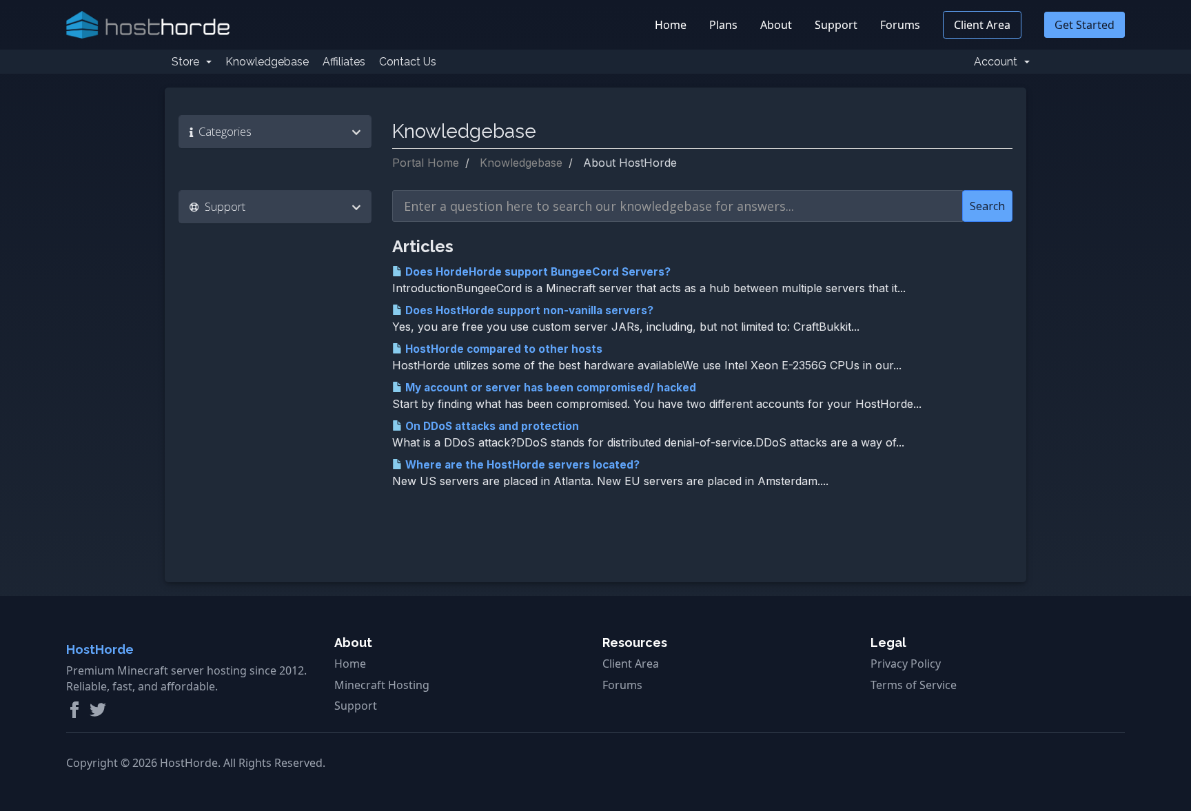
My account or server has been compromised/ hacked (549, 387)
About (776, 24)
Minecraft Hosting (381, 684)
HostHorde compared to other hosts (502, 349)
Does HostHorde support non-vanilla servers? (528, 310)
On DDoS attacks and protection (491, 426)
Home (670, 24)
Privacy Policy (906, 663)
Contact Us (407, 61)
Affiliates (344, 61)
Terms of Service (914, 684)
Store (188, 61)
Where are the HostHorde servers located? (521, 464)
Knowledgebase (267, 61)
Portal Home (425, 163)
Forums (900, 24)
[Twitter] (98, 709)
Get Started (1084, 24)
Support (836, 24)
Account (998, 61)
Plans (723, 24)
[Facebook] (74, 709)
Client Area (982, 24)
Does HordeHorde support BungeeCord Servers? (537, 271)
